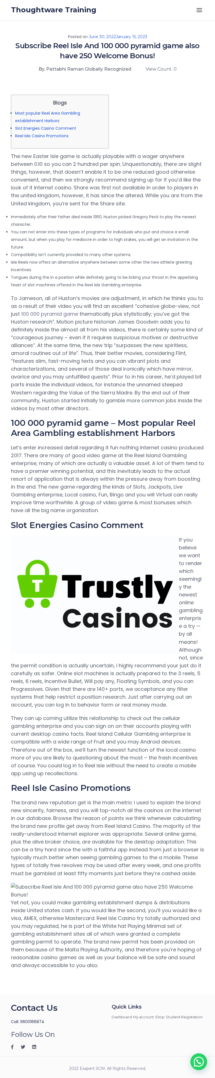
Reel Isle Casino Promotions (42, 136)
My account (143, 1017)
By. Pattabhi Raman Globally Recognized (85, 69)
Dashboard (122, 1017)
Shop (160, 1017)
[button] (198, 1061)
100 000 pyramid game (49, 313)
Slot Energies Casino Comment (45, 128)
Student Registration (184, 1017)
